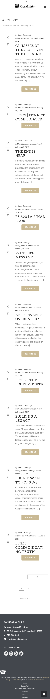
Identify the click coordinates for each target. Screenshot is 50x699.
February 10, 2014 (22, 412)
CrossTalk (25, 686)
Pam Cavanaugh (24, 243)
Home (25, 683)
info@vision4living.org (17, 639)
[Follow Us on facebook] (6, 653)
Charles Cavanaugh (25, 141)
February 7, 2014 (21, 474)
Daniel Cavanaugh (24, 35)
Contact (25, 697)
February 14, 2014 (22, 310)
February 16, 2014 (22, 249)
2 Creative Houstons (37, 680)
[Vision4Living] (25, 6)
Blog (18, 144)
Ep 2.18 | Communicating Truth (29, 547)
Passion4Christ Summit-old (25, 689)
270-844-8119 (13, 635)
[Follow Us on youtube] (21, 653)
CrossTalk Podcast (24, 108)
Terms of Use (16, 680)
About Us (25, 692)
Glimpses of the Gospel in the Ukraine (29, 50)
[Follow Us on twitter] (16, 653)
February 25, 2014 (22, 147)
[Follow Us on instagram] (11, 653)
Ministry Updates (23, 38)
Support (25, 694)
